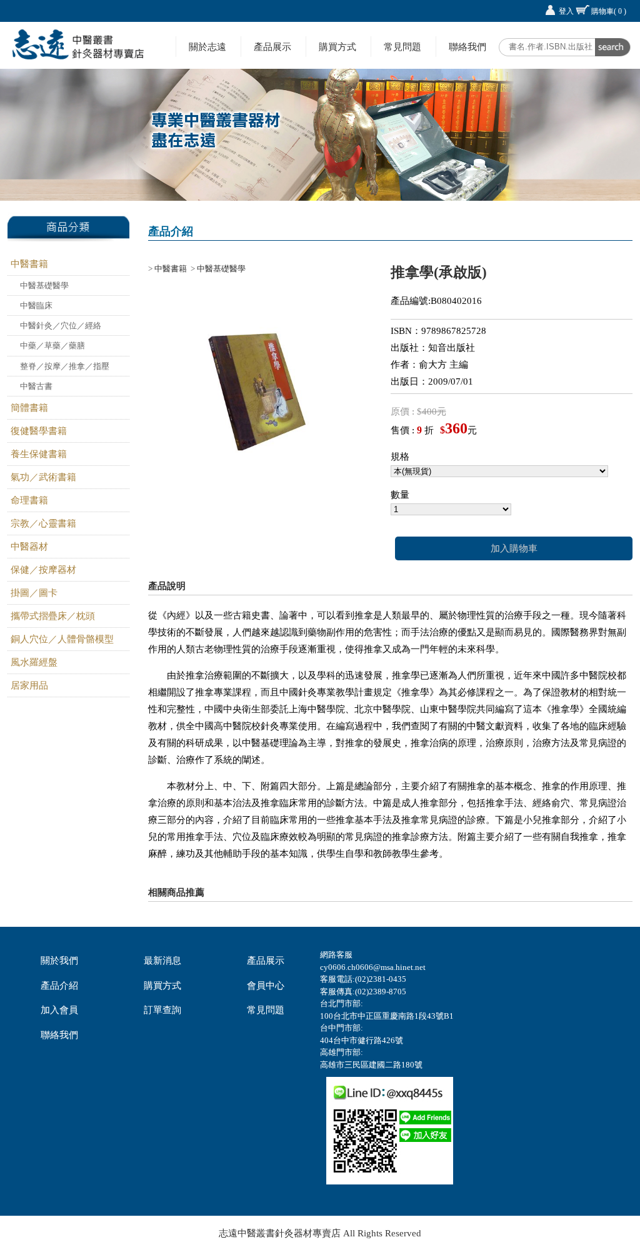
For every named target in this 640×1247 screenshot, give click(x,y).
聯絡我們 (467, 46)
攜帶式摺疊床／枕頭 (53, 616)
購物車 (608, 11)
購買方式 (337, 46)
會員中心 (265, 986)
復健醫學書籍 (39, 431)
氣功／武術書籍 (43, 477)
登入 (566, 11)
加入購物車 (514, 548)
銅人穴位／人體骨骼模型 (62, 639)
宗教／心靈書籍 (43, 523)
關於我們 (59, 961)
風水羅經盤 (34, 662)
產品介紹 (59, 986)
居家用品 (29, 685)
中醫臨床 (36, 305)
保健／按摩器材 (43, 570)
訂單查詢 (162, 1010)
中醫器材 (29, 547)
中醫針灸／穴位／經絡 (60, 325)
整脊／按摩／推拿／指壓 (64, 366)
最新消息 (162, 961)
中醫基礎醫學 (44, 285)
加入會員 (59, 1010)
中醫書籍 (29, 264)
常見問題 (402, 46)
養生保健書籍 (39, 454)
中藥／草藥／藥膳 (52, 345)
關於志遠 (207, 46)
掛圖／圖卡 (34, 593)
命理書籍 (29, 500)
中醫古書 (36, 386)
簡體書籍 (29, 408)
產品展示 (272, 46)
